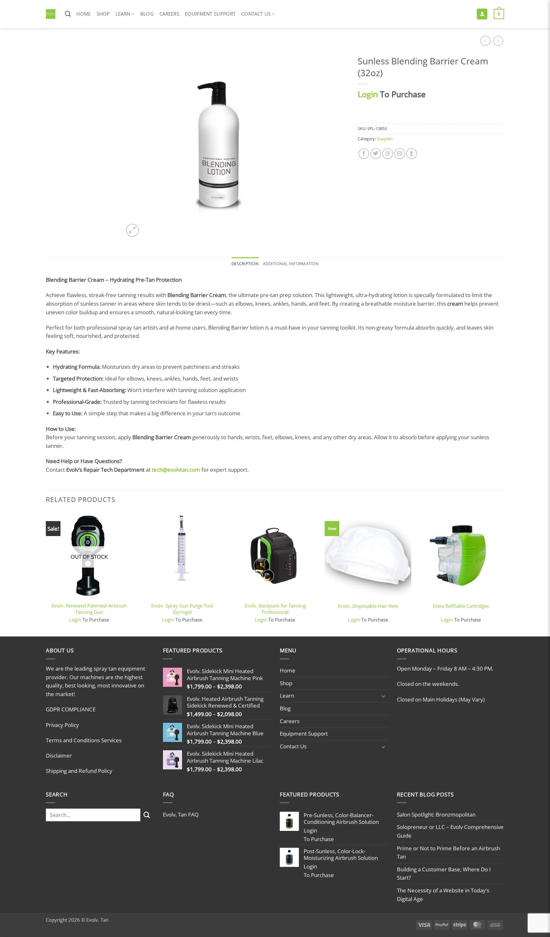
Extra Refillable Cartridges (461, 606)
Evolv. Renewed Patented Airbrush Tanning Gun (89, 609)
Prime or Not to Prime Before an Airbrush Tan (448, 853)
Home (83, 14)
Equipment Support (210, 14)
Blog (147, 14)
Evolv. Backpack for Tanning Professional (275, 609)
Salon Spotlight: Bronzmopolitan (436, 814)
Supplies (385, 139)
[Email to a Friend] (399, 153)
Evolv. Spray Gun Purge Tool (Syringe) (182, 609)
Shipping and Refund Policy (79, 770)
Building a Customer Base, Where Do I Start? (444, 874)
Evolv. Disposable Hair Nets (368, 606)
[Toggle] (383, 696)
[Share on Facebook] (363, 153)
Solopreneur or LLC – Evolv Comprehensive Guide (450, 831)
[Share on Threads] (387, 153)
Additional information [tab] (291, 263)
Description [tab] (244, 263)
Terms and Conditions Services (84, 740)
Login (368, 94)
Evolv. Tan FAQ (181, 814)
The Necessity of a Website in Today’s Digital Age (443, 895)
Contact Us (256, 14)
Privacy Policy (62, 725)
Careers (169, 14)
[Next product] (485, 41)
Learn (123, 14)
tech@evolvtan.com (176, 469)
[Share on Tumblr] (411, 153)
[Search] (68, 14)
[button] (482, 14)
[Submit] (146, 815)
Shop (103, 14)
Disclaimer (59, 755)
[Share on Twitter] (375, 153)
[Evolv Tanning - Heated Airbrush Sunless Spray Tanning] (50, 14)
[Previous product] (498, 41)
